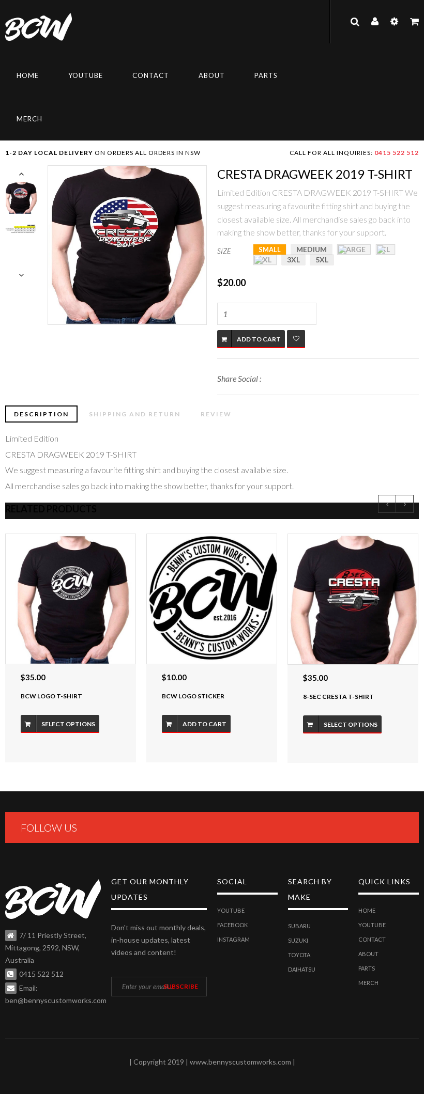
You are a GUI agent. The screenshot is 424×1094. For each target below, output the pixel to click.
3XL (293, 259)
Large (354, 249)
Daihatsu (301, 969)
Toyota (299, 954)
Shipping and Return (134, 414)
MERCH (29, 119)
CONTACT (150, 75)
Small (270, 249)
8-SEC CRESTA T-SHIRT (338, 696)
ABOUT (212, 75)
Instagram (233, 939)
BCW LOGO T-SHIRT (51, 696)
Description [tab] (41, 414)
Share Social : (239, 378)
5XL (321, 259)
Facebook (232, 924)
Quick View (70, 599)
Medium (311, 249)
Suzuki (298, 940)
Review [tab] (216, 414)
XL (385, 249)
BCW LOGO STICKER (193, 696)
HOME (28, 75)
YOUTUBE (85, 75)
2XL (265, 259)
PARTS (266, 75)
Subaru (299, 926)
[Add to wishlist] (296, 339)
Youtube (231, 910)
